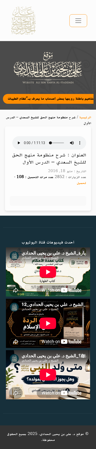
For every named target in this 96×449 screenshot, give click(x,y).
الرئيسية (85, 117)
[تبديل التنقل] (78, 20)
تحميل (81, 183)
